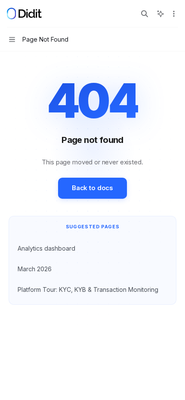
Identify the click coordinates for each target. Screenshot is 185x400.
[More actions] (174, 14)
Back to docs (92, 188)
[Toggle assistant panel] (160, 14)
